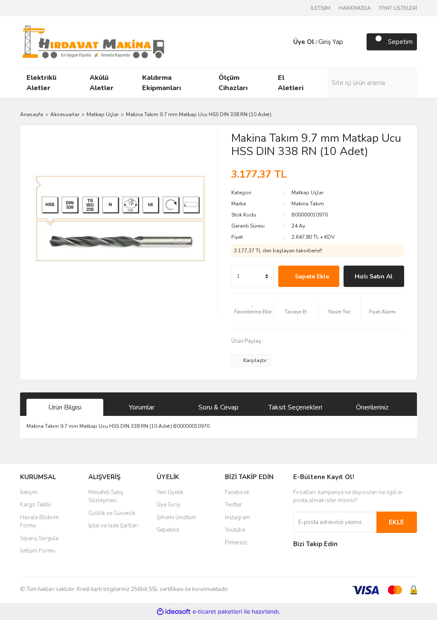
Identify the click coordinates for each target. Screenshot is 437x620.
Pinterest (236, 543)
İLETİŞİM (320, 8)
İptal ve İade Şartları (113, 525)
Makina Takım (307, 203)
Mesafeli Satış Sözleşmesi (105, 496)
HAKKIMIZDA (355, 8)
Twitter (233, 505)
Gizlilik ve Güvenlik (111, 513)
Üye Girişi (169, 505)
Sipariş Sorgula (39, 538)
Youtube (235, 530)
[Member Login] (284, 41)
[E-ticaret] (217, 611)
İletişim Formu (37, 551)
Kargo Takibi (35, 505)
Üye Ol (304, 42)
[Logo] (93, 41)
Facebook (237, 492)
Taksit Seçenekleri (295, 407)
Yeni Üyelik (170, 492)
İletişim (29, 492)
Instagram (237, 517)
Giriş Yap (330, 42)
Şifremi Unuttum (176, 517)
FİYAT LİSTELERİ (398, 8)
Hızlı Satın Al (374, 276)
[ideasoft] (174, 612)
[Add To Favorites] (252, 311)
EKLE (396, 522)
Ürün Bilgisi (65, 407)
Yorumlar (141, 407)
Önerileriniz (372, 407)
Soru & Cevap (218, 407)
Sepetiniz (168, 530)
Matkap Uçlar (307, 192)
